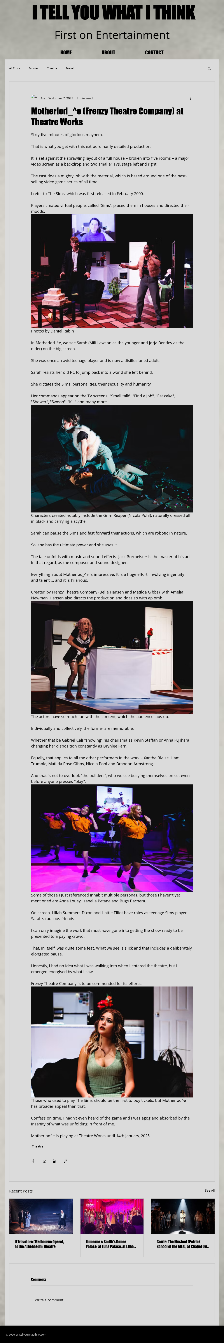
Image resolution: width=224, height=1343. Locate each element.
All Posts (14, 68)
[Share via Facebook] (33, 1161)
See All (210, 1190)
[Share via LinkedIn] (54, 1161)
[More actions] (190, 98)
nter (112, 35)
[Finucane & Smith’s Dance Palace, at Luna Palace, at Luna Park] (112, 1216)
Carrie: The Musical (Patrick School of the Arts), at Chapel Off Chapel (182, 1244)
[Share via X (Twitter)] (44, 1161)
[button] (209, 68)
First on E (78, 35)
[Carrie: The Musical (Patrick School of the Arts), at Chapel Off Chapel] (183, 1216)
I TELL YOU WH (77, 12)
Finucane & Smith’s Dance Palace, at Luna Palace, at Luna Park (110, 1244)
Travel (70, 68)
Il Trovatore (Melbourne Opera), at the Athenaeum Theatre (39, 1244)
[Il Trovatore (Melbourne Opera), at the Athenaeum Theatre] (41, 1216)
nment (153, 35)
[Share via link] (65, 1161)
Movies (33, 68)
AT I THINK (160, 12)
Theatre (52, 68)
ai (131, 35)
